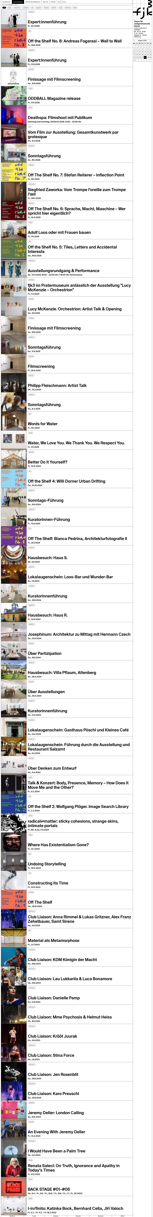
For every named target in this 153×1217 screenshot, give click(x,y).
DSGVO (122, 1216)
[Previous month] (134, 41)
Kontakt (53, 2)
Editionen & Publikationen (32, 2)
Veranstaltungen (18, 2)
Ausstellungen (6, 2)
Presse (34, 1216)
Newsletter (12, 1216)
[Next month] (150, 41)
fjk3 (3, 4)
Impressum (100, 1216)
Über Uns (45, 2)
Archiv (16, 4)
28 (145, 57)
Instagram (55, 1216)
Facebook (78, 1216)
